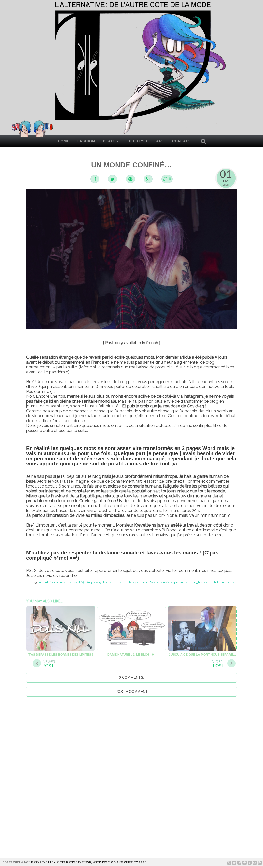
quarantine (180, 582)
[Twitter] (234, 862)
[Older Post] (231, 664)
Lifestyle (137, 141)
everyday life (103, 582)
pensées (165, 582)
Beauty (111, 141)
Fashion (86, 141)
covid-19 (78, 582)
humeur (119, 582)
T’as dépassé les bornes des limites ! (60, 654)
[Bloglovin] (249, 862)
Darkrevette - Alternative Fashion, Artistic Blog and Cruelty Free (88, 862)
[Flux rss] (259, 862)
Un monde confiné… (131, 165)
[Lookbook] (254, 862)
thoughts (196, 582)
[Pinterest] (244, 862)
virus (230, 582)
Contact (181, 141)
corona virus (62, 582)
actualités (46, 582)
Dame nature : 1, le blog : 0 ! (131, 654)
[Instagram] (229, 862)
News (154, 582)
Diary (89, 582)
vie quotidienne (215, 582)
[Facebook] (239, 862)
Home (64, 141)
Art (160, 141)
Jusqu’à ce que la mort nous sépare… (202, 654)
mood (144, 582)
